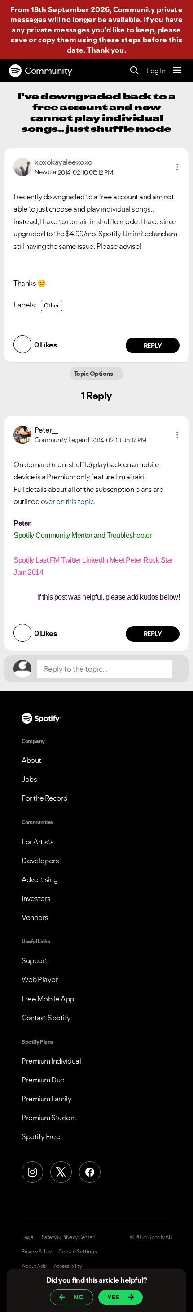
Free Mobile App (48, 999)
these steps (120, 40)
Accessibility (67, 1266)
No (79, 1297)
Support (35, 960)
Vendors (35, 917)
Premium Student (49, 1118)
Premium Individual (51, 1061)
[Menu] (177, 70)
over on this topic (67, 501)
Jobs (29, 779)
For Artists (38, 842)
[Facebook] (90, 1172)
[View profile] (22, 166)
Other (51, 305)
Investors (36, 898)
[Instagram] (32, 1172)
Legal (28, 1237)
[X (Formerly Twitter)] (61, 1172)
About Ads (34, 1266)
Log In (156, 71)
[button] (177, 167)
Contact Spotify (46, 1018)
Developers (40, 861)
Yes (113, 1297)
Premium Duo (43, 1080)
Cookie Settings (77, 1251)
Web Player (40, 979)
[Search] (134, 71)
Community (48, 70)
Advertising (40, 879)
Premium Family (46, 1099)
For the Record (44, 798)
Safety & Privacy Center (68, 1237)
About (31, 760)
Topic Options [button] (94, 373)
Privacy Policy (36, 1251)
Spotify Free (41, 1136)
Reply (153, 345)
